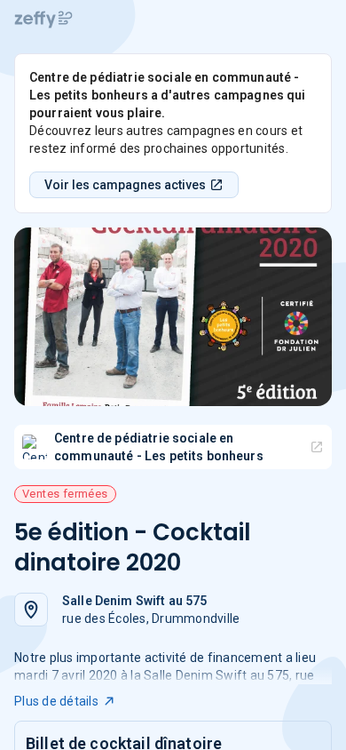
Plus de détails (56, 701)
